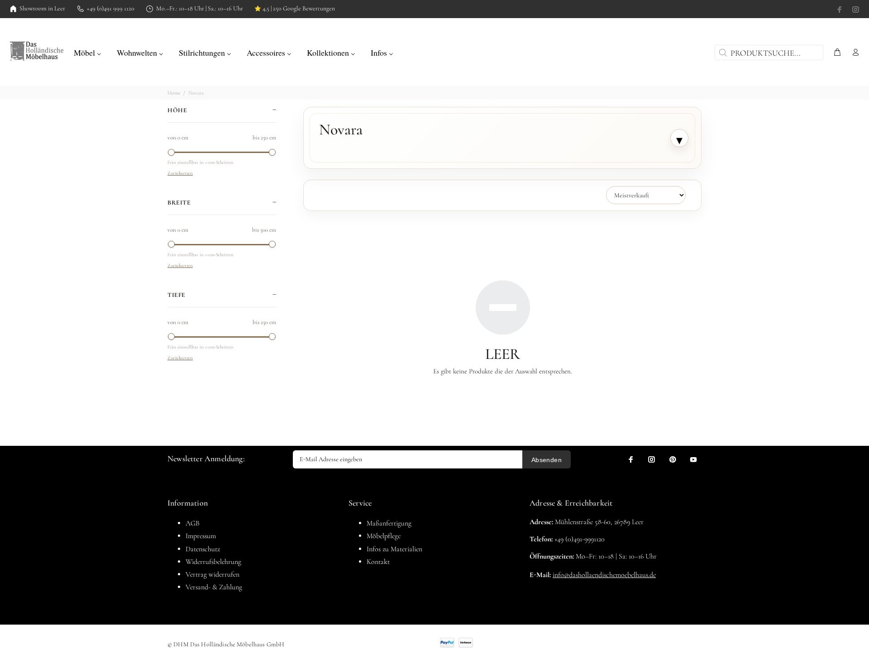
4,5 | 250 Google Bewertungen (294, 8)
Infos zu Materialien (394, 549)
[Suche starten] (722, 52)
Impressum (201, 535)
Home (174, 93)
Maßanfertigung (389, 523)
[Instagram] (855, 9)
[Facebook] (840, 9)
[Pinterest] (672, 459)
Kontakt (378, 561)
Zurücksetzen (180, 173)
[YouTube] (693, 459)
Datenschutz (203, 549)
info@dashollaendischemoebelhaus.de (604, 574)
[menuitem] (87, 51)
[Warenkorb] (837, 52)
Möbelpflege (384, 535)
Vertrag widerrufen (212, 574)
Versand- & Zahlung (214, 587)
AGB (193, 523)
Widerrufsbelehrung (213, 561)
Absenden (546, 459)
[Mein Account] (853, 52)
